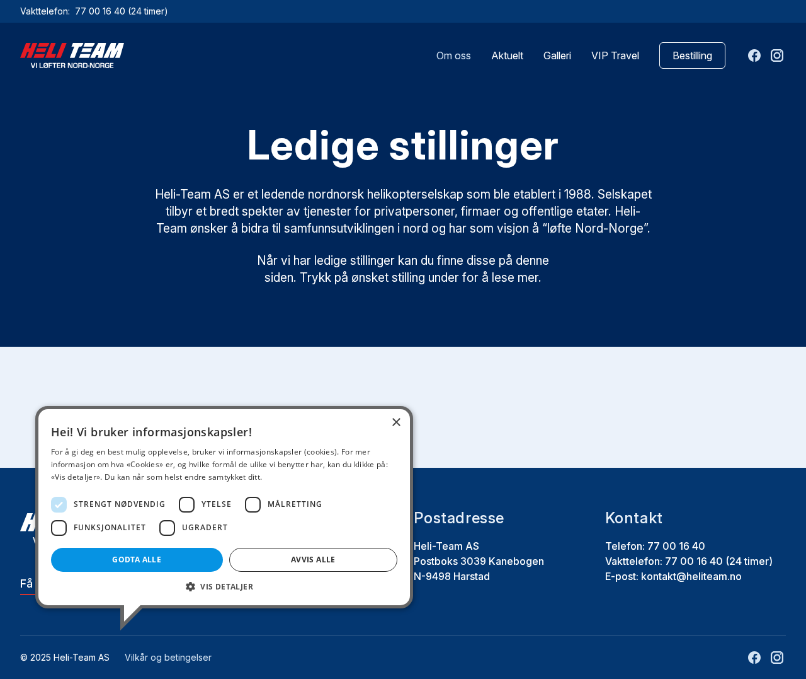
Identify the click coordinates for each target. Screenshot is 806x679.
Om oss (453, 55)
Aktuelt (507, 55)
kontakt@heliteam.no (691, 576)
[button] (224, 586)
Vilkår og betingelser (168, 657)
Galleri (557, 55)
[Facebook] (754, 55)
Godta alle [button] (136, 559)
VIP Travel (615, 55)
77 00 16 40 (101, 11)
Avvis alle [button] (313, 559)
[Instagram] (777, 55)
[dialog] (224, 507)
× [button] (395, 422)
